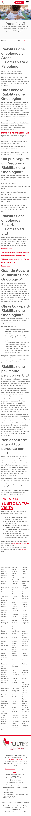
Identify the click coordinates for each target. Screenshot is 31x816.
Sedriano (4, 701)
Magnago (14, 637)
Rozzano (14, 682)
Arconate (24, 567)
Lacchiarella (15, 631)
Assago (24, 569)
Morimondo (4, 645)
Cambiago (15, 588)
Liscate (14, 633)
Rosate (3, 682)
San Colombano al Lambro (25, 684)
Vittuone (3, 723)
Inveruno (24, 627)
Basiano (14, 571)
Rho (23, 674)
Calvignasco (5, 588)
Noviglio (24, 649)
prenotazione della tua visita (20, 543)
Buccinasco (25, 581)
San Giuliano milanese (25, 691)
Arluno (14, 569)
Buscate (3, 583)
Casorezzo (4, 592)
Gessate (14, 623)
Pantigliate (15, 655)
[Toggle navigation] (27, 2)
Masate (3, 641)
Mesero (14, 643)
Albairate (14, 567)
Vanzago (24, 715)
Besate (24, 573)
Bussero (14, 583)
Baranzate (15, 728)
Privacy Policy (7, 805)
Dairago (3, 620)
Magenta (4, 637)
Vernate (24, 717)
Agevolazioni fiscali (19, 807)
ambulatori (23, 549)
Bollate (24, 577)
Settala (14, 703)
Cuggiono (4, 616)
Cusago (14, 616)
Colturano (15, 610)
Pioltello (24, 664)
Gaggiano (25, 620)
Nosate (3, 649)
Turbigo (3, 715)
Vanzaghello (15, 715)
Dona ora (19, 2)
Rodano (24, 678)
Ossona (14, 653)
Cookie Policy (17, 805)
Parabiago (25, 655)
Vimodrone (25, 721)
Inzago (3, 631)
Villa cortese (15, 721)
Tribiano (14, 711)
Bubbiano (15, 581)
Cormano (4, 614)
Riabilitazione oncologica (9, 41)
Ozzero (24, 653)
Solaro (3, 707)
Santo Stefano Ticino (24, 697)
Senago (24, 701)
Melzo (3, 643)
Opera (3, 653)
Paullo (3, 660)
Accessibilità (9, 807)
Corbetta (24, 610)
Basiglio (24, 571)
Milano (20, 41)
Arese (20, 73)
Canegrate (25, 588)
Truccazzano (26, 711)
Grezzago (4, 627)
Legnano (4, 633)
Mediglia (14, 641)
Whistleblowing (15, 809)
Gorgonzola (25, 623)
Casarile (24, 590)
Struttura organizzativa (15, 759)
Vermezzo (15, 717)
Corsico (24, 614)
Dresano (14, 620)
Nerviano (25, 645)
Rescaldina (15, 674)
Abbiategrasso (5, 567)
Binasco (3, 577)
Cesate (3, 606)
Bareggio (4, 571)
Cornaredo (15, 614)
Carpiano (4, 590)
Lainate (24, 631)
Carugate (14, 590)
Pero (13, 660)
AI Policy (24, 805)
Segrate (14, 701)
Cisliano (24, 606)
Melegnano (25, 641)
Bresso (3, 581)
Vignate (3, 721)
